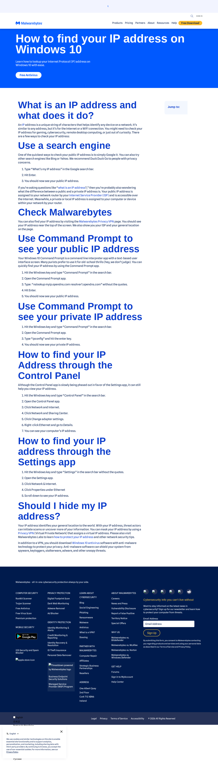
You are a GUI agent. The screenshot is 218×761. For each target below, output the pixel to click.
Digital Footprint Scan (59, 598)
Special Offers (118, 623)
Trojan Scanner (23, 603)
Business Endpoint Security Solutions (58, 677)
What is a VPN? (87, 632)
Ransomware (86, 617)
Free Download (190, 23)
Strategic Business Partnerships (89, 667)
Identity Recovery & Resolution (57, 644)
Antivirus (84, 627)
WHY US (115, 632)
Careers (115, 598)
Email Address (150, 618)
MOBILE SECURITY (25, 627)
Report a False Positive (123, 613)
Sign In (199, 16)
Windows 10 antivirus (86, 543)
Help (174, 22)
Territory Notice (119, 618)
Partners (140, 22)
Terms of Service (167, 647)
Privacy (103, 718)
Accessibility (137, 718)
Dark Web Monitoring (58, 603)
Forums (115, 672)
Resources (163, 22)
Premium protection (26, 618)
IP (23, 124)
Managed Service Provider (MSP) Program (61, 685)
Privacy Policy (184, 647)
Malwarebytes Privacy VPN (96, 221)
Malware (83, 622)
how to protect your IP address (73, 537)
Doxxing (83, 637)
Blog (81, 602)
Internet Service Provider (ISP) (89, 195)
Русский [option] (17, 759)
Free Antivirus (29, 75)
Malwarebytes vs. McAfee (124, 645)
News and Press (119, 603)
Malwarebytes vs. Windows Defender (121, 656)
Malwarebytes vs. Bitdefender (120, 638)
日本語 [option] (16, 721)
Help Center (117, 682)
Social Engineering (89, 607)
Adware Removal (56, 608)
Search (192, 16)
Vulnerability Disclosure (123, 608)
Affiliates (84, 660)
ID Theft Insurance (57, 650)
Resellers (84, 673)
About (151, 22)
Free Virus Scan (24, 613)
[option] (23, 722)
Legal (94, 718)
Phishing (83, 612)
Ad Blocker (53, 613)
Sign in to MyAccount (122, 677)
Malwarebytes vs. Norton (124, 650)
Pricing (129, 22)
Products (117, 22)
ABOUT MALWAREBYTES (123, 593)
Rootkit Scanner (24, 598)
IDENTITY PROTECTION (59, 622)
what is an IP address (71, 187)
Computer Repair (88, 656)
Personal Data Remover (59, 655)
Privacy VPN (26, 533)
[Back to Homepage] (29, 24)
